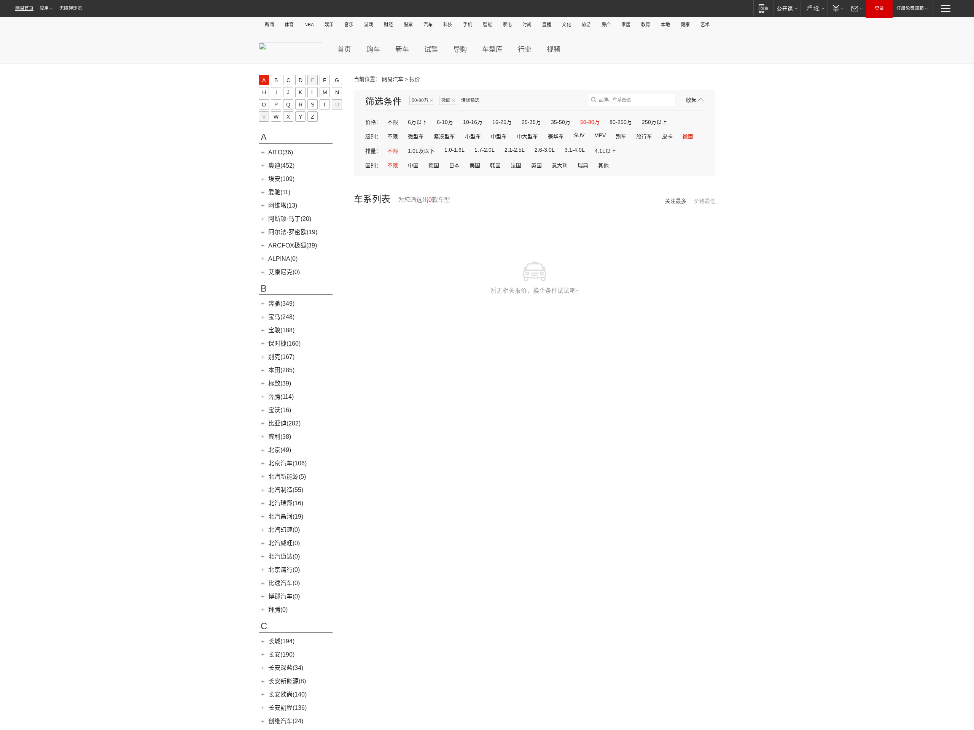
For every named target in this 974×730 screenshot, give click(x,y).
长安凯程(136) (287, 708)
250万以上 (654, 122)
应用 (44, 8)
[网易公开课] (787, 8)
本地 (665, 24)
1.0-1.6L (454, 150)
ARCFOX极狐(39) (292, 245)
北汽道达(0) (284, 556)
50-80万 (422, 100)
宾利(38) (279, 436)
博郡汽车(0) (284, 596)
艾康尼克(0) (284, 272)
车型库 (492, 49)
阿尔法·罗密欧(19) (292, 232)
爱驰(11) (279, 192)
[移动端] (763, 8)
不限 (392, 122)
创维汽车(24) (285, 721)
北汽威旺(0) (284, 543)
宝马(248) (281, 317)
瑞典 (583, 165)
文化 (566, 24)
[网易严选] (814, 8)
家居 (625, 24)
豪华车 (556, 136)
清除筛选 (470, 100)
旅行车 (644, 136)
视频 (553, 49)
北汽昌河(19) (285, 516)
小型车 (473, 136)
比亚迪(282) (284, 423)
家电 (507, 24)
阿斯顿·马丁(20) (289, 219)
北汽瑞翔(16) (285, 503)
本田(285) (281, 370)
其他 (603, 165)
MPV (600, 135)
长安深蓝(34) (285, 668)
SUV (579, 135)
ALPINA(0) (283, 259)
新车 (402, 49)
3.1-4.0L (575, 150)
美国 (474, 165)
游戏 (368, 24)
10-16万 (472, 122)
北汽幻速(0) (284, 530)
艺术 (705, 24)
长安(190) (281, 654)
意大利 (560, 165)
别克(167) (281, 357)
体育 (289, 24)
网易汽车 (392, 79)
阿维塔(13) (282, 205)
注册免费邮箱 (910, 8)
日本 (454, 165)
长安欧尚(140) (287, 694)
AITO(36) (280, 152)
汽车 (428, 24)
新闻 (269, 24)
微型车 (416, 136)
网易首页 (24, 8)
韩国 (495, 165)
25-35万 (531, 122)
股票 (408, 24)
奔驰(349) (281, 303)
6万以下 (417, 122)
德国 (433, 165)
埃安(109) (281, 179)
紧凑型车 (444, 136)
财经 (388, 24)
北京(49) (279, 450)
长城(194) (281, 641)
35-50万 (560, 122)
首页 (344, 49)
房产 (606, 24)
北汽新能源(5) (287, 476)
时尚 (527, 24)
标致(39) (279, 383)
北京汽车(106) (287, 463)
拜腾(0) (278, 609)
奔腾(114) (281, 397)
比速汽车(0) (284, 583)
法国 (516, 165)
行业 (525, 49)
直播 (546, 24)
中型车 (499, 136)
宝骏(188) (281, 330)
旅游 (586, 24)
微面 (448, 100)
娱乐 (329, 24)
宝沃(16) (279, 410)
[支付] (837, 8)
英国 (536, 165)
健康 (685, 24)
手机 (467, 24)
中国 (413, 165)
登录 (879, 8)
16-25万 (502, 122)
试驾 (431, 49)
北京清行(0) (284, 570)
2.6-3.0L (545, 150)
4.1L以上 (605, 151)
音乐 (348, 24)
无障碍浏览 (70, 8)
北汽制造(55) (285, 490)
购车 (373, 49)
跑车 (621, 136)
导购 (460, 49)
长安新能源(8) (287, 681)
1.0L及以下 (421, 151)
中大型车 (527, 136)
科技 (447, 24)
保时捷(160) (284, 343)
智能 (487, 24)
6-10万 (445, 122)
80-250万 (621, 122)
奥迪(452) (281, 165)
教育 (645, 24)
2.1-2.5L (515, 150)
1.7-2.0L (484, 150)
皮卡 (667, 136)
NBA (309, 24)
